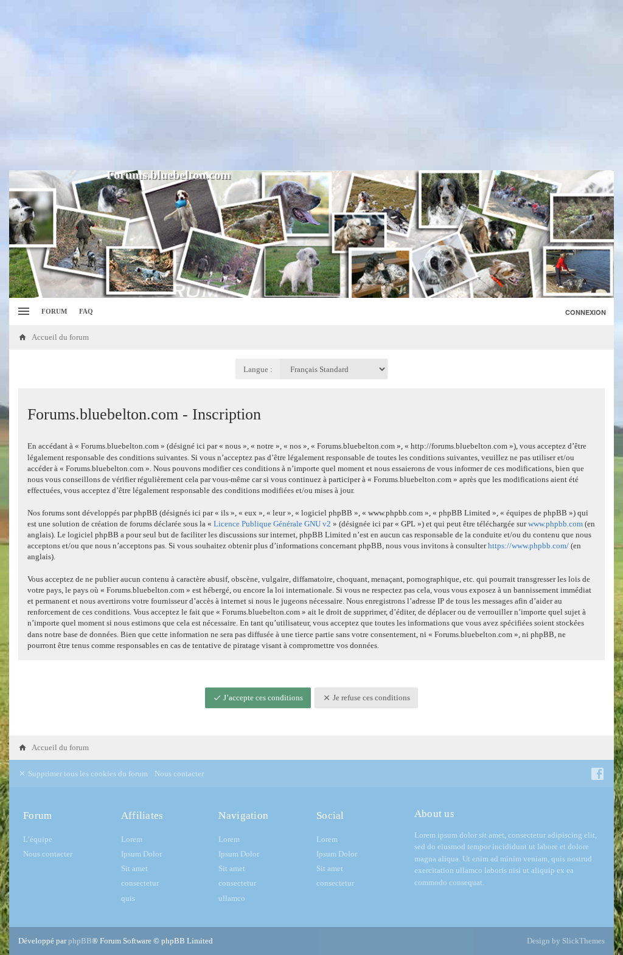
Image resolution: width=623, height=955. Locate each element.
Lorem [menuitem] (131, 839)
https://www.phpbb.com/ (528, 545)
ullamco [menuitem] (231, 898)
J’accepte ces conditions (262, 697)
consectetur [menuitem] (140, 883)
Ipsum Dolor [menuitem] (141, 853)
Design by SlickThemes (566, 940)
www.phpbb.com (555, 523)
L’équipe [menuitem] (37, 839)
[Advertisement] (311, 85)
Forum (54, 311)
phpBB (80, 940)
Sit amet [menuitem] (134, 868)
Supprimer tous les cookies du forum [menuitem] (87, 773)
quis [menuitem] (128, 898)
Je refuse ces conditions (370, 697)
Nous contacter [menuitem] (179, 773)
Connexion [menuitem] (585, 312)
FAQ (86, 311)
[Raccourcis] (22, 311)
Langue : (258, 369)
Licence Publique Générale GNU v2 (272, 523)
